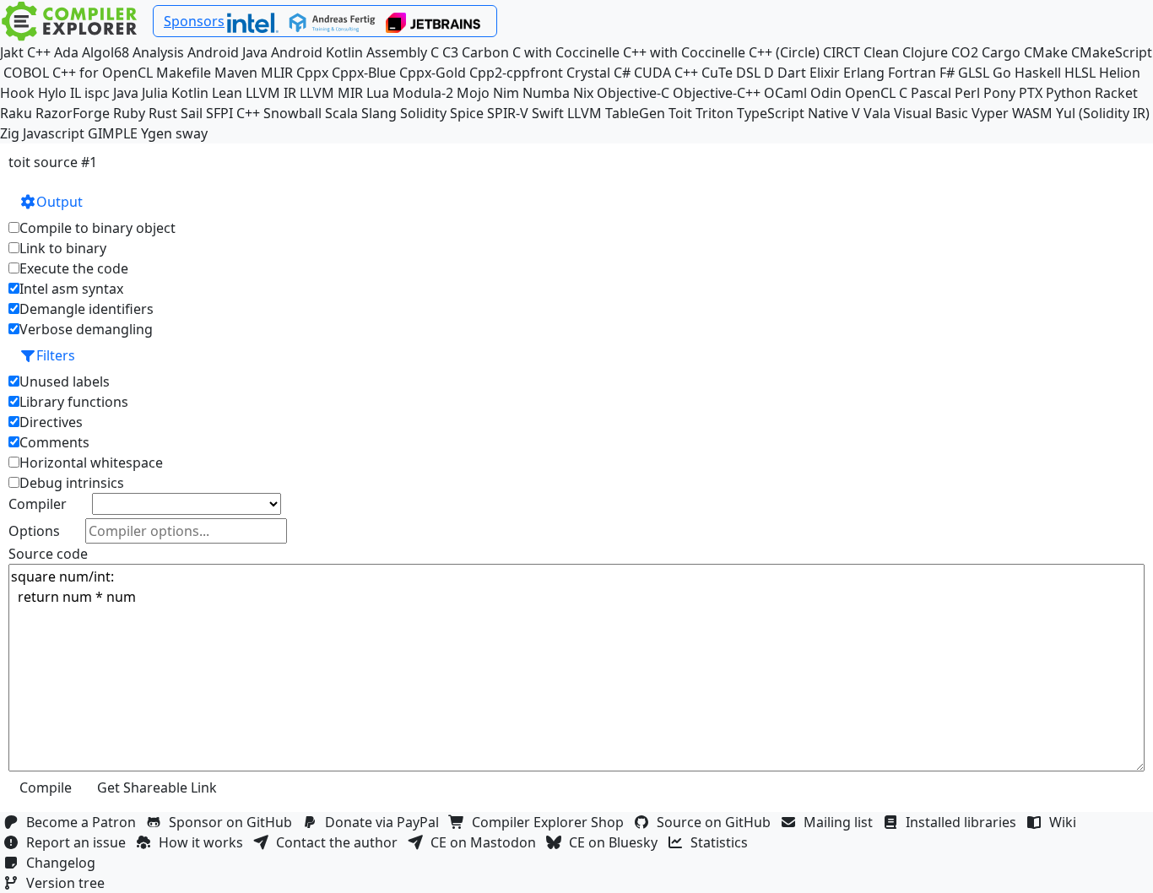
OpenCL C (876, 93)
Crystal (588, 72)
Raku (16, 113)
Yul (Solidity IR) (1103, 113)
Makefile (183, 72)
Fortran (912, 72)
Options (34, 531)
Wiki (1066, 822)
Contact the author (340, 842)
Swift (548, 113)
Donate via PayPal (385, 822)
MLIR (277, 72)
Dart (791, 72)
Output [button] (59, 201)
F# (947, 72)
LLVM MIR (331, 93)
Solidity (423, 113)
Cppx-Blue (364, 72)
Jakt (12, 52)
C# (622, 72)
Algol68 (105, 52)
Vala (876, 113)
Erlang (864, 72)
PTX (1030, 93)
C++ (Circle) (784, 52)
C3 (450, 52)
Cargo (1001, 52)
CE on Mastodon (486, 842)
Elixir (824, 72)
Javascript (53, 133)
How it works (204, 842)
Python (1068, 93)
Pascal (931, 93)
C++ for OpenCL (102, 72)
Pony (999, 93)
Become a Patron (84, 822)
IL (75, 93)
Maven (235, 72)
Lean (227, 93)
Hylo (52, 93)
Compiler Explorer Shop (551, 822)
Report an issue (79, 842)
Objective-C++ (717, 93)
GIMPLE (113, 133)
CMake (1046, 52)
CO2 (964, 52)
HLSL (1080, 72)
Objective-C (633, 93)
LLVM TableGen (616, 113)
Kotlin (189, 93)
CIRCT (841, 52)
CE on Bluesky (616, 842)
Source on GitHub (717, 822)
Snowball (292, 113)
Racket (1116, 93)
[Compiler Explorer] (69, 21)
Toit (680, 113)
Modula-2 (422, 93)
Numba (546, 93)
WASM (1032, 113)
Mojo (473, 93)
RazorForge (72, 113)
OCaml (785, 93)
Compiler (37, 504)
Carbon (485, 52)
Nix (583, 93)
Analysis (158, 52)
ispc (97, 93)
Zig (9, 133)
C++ (39, 52)
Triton (714, 113)
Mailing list (842, 822)
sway (192, 133)
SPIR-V (507, 113)
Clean (881, 52)
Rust (163, 113)
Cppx (312, 72)
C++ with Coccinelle (684, 52)
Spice (467, 113)
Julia (155, 93)
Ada (66, 52)
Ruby (129, 113)
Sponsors (194, 21)
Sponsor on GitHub (234, 822)
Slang (379, 113)
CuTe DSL (731, 72)
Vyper (990, 113)
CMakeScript (1111, 52)
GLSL (973, 72)
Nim (506, 93)
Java (125, 93)
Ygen (156, 133)
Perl (967, 93)
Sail (192, 113)
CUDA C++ (666, 72)
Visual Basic (931, 113)
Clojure (925, 52)
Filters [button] (55, 355)
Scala (341, 113)
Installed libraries (964, 822)
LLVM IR (271, 93)
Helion (1119, 72)
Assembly (396, 52)
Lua (377, 93)
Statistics (722, 842)
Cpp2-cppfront (516, 72)
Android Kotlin (317, 52)
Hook (17, 93)
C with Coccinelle (566, 52)
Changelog (64, 862)
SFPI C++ (233, 113)
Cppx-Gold (432, 72)
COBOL (26, 72)
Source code (48, 553)
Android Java (227, 52)
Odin (826, 93)
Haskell (1038, 72)
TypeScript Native (792, 113)
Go (1002, 72)
